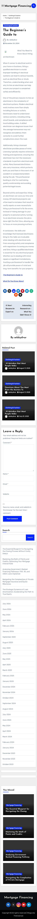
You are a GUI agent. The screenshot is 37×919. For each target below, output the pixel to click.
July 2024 (7, 715)
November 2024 (9, 692)
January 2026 (8, 631)
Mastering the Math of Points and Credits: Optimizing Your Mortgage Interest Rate (16, 561)
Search (6, 530)
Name (6, 474)
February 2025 (8, 676)
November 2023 (9, 759)
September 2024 (9, 703)
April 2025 (7, 665)
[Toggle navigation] (2, 5)
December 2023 (9, 753)
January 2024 (8, 748)
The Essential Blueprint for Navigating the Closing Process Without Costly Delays (18, 551)
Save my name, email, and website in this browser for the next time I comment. (17, 510)
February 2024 (8, 742)
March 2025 (7, 670)
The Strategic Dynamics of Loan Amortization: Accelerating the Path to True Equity (18, 592)
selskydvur (13, 40)
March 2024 (7, 737)
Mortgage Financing (18, 6)
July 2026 (7, 604)
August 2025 (8, 642)
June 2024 (7, 720)
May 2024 (6, 726)
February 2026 (8, 626)
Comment (7, 443)
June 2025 (7, 654)
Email (5, 484)
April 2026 (7, 620)
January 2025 (8, 681)
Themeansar (18, 916)
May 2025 (6, 659)
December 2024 (9, 687)
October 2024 (8, 698)
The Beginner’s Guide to (13, 275)
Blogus (30, 913)
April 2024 (7, 731)
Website (6, 494)
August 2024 (8, 709)
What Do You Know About (13, 281)
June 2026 (7, 609)
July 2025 (7, 648)
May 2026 (6, 615)
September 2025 (9, 637)
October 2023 (8, 764)
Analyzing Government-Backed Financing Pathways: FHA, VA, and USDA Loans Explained (16, 571)
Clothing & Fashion (11, 25)
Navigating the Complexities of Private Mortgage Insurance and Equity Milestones (18, 581)
